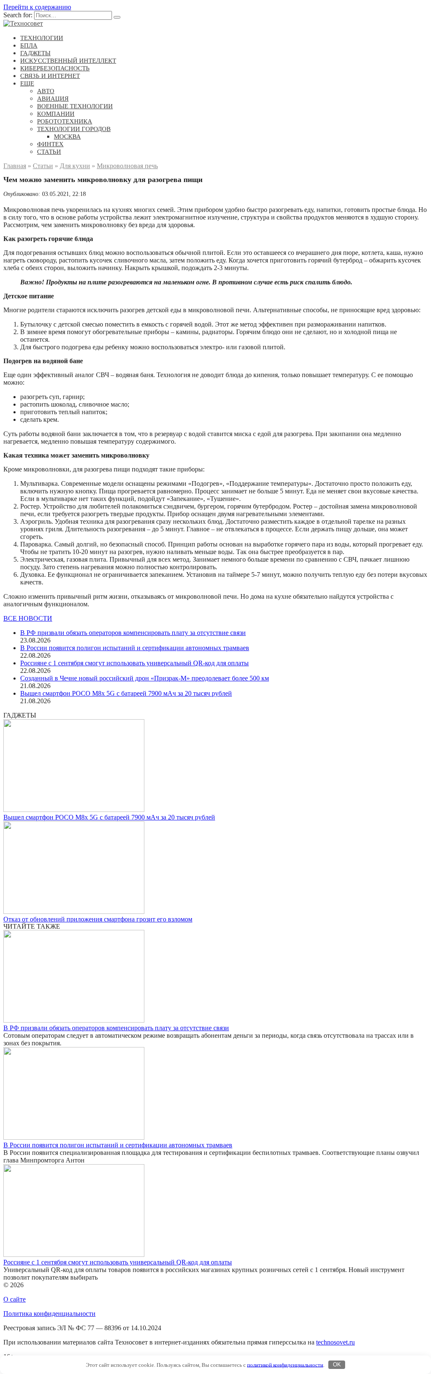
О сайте (14, 1299)
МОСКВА (67, 136)
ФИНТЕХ (50, 144)
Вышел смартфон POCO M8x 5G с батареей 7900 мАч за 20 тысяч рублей (126, 693)
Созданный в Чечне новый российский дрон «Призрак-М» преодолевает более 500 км (144, 678)
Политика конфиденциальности (49, 1313)
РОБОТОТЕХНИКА (64, 121)
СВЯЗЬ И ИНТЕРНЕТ (50, 75)
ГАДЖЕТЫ (35, 53)
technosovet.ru (335, 1342)
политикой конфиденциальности (285, 1364)
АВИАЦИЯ (53, 98)
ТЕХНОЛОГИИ (41, 38)
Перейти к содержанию (37, 7)
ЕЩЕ (27, 83)
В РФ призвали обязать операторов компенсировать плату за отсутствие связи (133, 632)
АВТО (45, 91)
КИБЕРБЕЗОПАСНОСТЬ (55, 68)
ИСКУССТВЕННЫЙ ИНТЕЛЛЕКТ (68, 60)
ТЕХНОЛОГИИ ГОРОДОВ (74, 129)
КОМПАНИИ (55, 113)
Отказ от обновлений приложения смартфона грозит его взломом (97, 919)
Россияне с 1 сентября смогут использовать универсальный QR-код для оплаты (134, 663)
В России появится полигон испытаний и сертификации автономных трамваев (134, 647)
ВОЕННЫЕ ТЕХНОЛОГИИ (75, 106)
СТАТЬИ (49, 151)
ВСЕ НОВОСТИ (27, 618)
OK (337, 1364)
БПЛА (28, 45)
